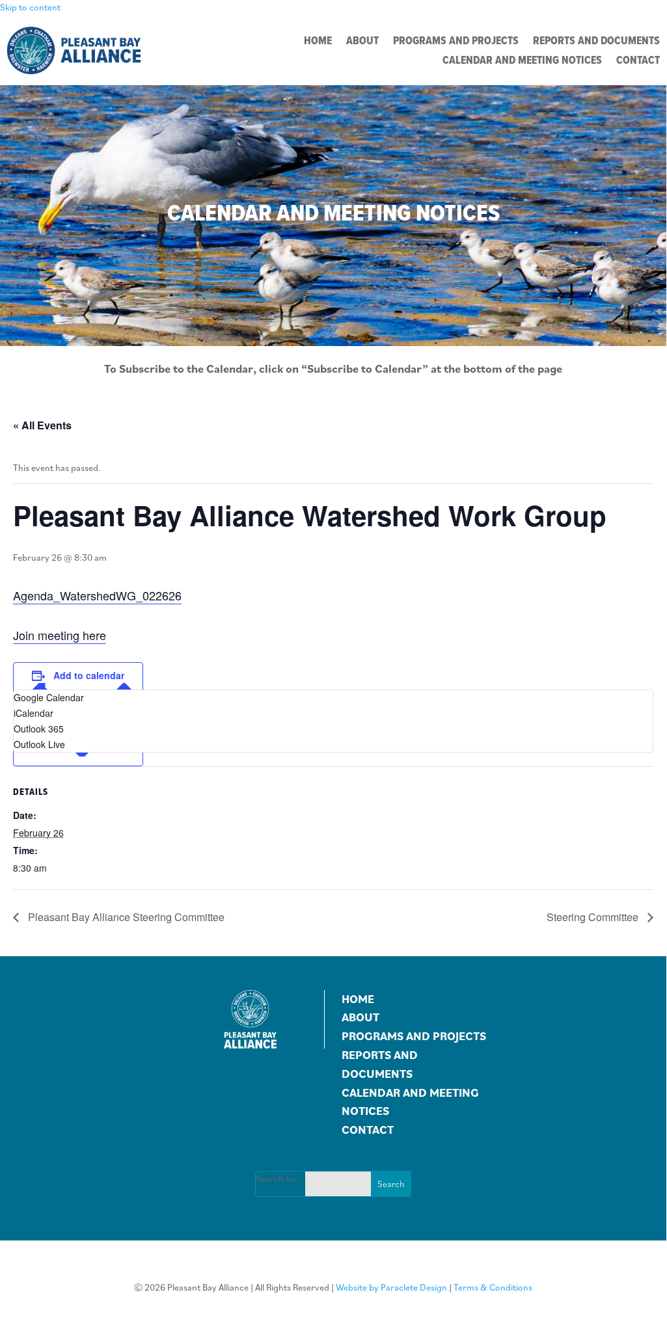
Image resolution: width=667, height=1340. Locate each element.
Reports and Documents (596, 42)
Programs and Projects (456, 42)
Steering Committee (594, 916)
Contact (638, 61)
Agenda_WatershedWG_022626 (97, 595)
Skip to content (30, 7)
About (362, 42)
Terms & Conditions (493, 1287)
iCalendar (33, 712)
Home (318, 42)
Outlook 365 (39, 728)
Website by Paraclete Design (391, 1287)
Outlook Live (39, 744)
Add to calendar (88, 675)
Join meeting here (59, 634)
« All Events (42, 425)
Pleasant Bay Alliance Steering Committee (125, 916)
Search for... (280, 1179)
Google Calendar (49, 697)
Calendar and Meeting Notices (522, 61)
